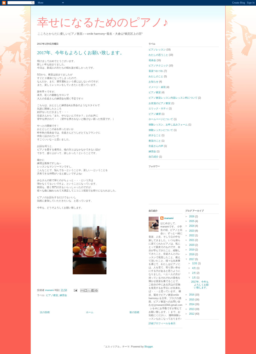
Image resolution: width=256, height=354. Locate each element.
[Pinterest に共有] (96, 290)
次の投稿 (45, 312)
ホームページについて (161, 119)
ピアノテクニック (158, 65)
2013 (192, 309)
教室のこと (155, 140)
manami (169, 218)
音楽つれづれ (156, 71)
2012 (192, 313)
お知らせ (153, 81)
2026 (192, 216)
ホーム (89, 312)
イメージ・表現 (157, 87)
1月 (194, 277)
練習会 (63, 295)
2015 (192, 299)
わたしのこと (156, 76)
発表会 (152, 60)
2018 (192, 254)
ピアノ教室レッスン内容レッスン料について (173, 97)
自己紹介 (153, 156)
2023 (192, 230)
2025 (192, 221)
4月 (194, 268)
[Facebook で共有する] (93, 290)
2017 (192, 259)
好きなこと (155, 135)
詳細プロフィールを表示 (162, 323)
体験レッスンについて (161, 130)
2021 (192, 240)
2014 (192, 304)
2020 (192, 245)
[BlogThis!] (86, 290)
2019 (192, 249)
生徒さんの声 (156, 146)
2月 (194, 273)
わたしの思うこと (158, 54)
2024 (192, 225)
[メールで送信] (82, 290)
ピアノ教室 (52, 295)
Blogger (148, 346)
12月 (195, 263)
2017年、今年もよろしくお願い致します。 (200, 284)
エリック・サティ (158, 108)
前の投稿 (134, 312)
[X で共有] (89, 290)
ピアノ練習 (155, 113)
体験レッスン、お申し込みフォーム (168, 124)
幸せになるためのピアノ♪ (102, 22)
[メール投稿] (75, 290)
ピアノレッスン (157, 49)
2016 (192, 294)
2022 (192, 235)
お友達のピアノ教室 (160, 103)
